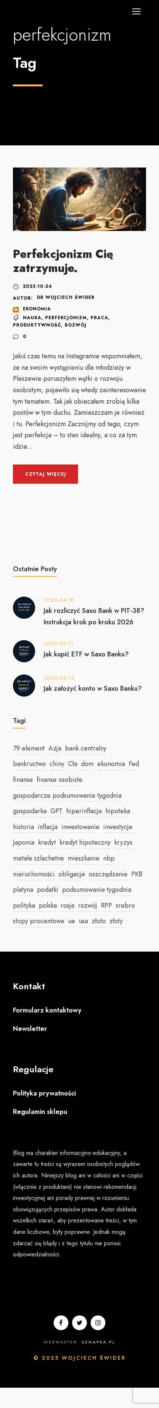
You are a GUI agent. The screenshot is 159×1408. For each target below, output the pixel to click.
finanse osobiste (59, 779)
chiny (57, 764)
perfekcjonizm (66, 317)
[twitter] (79, 1322)
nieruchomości (34, 874)
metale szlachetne (38, 858)
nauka (32, 317)
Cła (72, 764)
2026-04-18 (59, 600)
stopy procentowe (38, 921)
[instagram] (98, 1322)
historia (23, 827)
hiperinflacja (84, 811)
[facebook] (61, 1322)
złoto (99, 921)
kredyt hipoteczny (85, 842)
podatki (47, 889)
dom (87, 764)
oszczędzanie (108, 874)
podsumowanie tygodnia (96, 889)
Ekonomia (37, 309)
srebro (125, 905)
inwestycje (117, 827)
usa (83, 921)
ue (71, 921)
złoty (116, 921)
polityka (24, 905)
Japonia (23, 842)
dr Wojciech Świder (66, 297)
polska (48, 905)
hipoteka (117, 811)
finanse (23, 779)
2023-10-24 (37, 286)
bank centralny (85, 748)
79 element (29, 748)
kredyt (47, 842)
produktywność (37, 325)
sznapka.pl (98, 1342)
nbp (109, 858)
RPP (106, 905)
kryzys (123, 842)
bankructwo (29, 764)
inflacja (48, 827)
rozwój (76, 325)
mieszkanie (83, 858)
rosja (67, 905)
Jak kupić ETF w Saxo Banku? (86, 654)
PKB (136, 874)
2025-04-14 (59, 678)
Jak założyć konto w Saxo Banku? (93, 688)
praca (99, 317)
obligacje (71, 874)
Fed (134, 764)
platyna (23, 889)
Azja (54, 748)
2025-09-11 (58, 643)
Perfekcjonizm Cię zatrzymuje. (63, 261)
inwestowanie (80, 827)
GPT (56, 811)
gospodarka (30, 811)
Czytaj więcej (45, 473)
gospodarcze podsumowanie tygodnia (67, 795)
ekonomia (111, 764)
